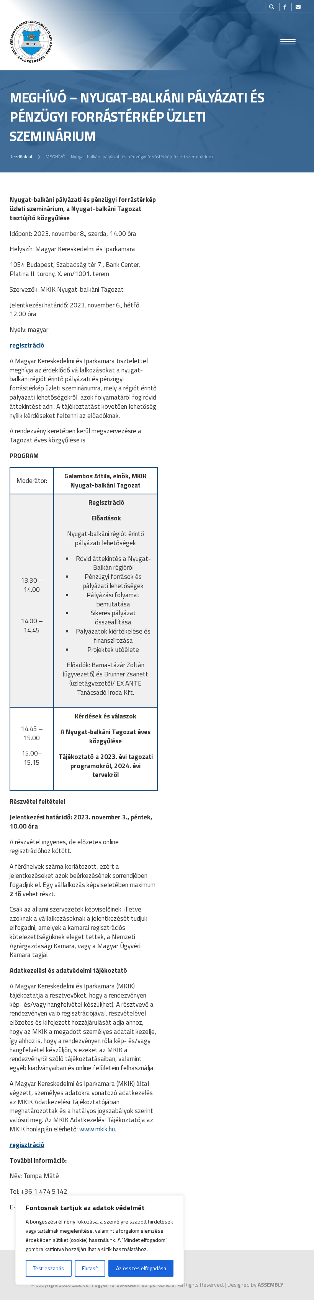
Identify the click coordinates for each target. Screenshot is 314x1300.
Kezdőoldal (21, 156)
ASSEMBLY (270, 1284)
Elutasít (90, 1268)
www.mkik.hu (97, 1129)
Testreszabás (48, 1268)
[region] (99, 1240)
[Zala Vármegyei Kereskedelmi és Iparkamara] (31, 41)
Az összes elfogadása (141, 1268)
